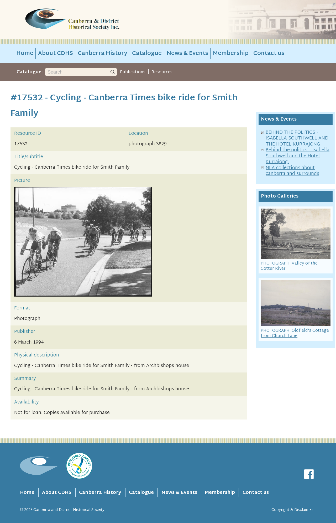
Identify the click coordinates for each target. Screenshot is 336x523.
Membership (231, 53)
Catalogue (147, 53)
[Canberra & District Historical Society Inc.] (90, 19)
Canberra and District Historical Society (68, 510)
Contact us (268, 53)
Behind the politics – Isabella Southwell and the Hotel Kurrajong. (297, 156)
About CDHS (55, 53)
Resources (161, 72)
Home (24, 53)
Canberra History (102, 53)
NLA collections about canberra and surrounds (292, 171)
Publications (132, 72)
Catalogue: (30, 72)
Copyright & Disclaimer (292, 510)
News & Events (187, 53)
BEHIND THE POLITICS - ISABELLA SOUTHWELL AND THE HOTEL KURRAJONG (297, 138)
